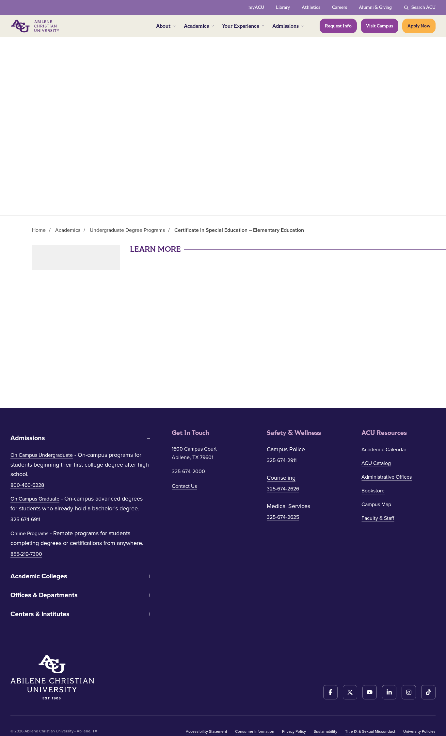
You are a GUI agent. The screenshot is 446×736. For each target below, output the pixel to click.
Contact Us (184, 486)
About (163, 26)
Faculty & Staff (377, 518)
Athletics (311, 7)
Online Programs (29, 533)
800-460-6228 (27, 485)
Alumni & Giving (375, 7)
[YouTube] (369, 692)
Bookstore (373, 491)
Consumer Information (254, 731)
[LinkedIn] (389, 692)
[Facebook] (330, 692)
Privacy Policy (294, 731)
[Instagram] (409, 692)
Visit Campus (379, 26)
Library (283, 7)
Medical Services (288, 506)
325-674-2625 (283, 517)
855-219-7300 (26, 554)
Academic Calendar (383, 449)
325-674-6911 (25, 519)
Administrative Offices (386, 477)
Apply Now (418, 26)
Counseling (281, 477)
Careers (339, 7)
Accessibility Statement (206, 731)
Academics (196, 26)
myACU (256, 7)
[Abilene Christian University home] (35, 26)
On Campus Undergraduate (41, 455)
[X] (350, 692)
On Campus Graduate (34, 499)
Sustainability (325, 731)
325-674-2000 (188, 471)
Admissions (285, 26)
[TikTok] (428, 692)
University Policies (419, 731)
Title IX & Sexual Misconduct (370, 731)
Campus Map (376, 504)
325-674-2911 (281, 460)
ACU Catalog (376, 463)
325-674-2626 (283, 489)
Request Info (338, 26)
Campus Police (286, 449)
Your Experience (240, 26)
